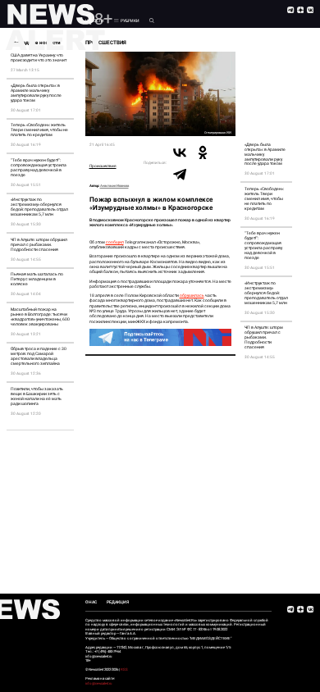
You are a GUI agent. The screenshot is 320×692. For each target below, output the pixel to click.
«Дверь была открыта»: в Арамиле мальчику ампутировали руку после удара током (36, 92)
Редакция (118, 601)
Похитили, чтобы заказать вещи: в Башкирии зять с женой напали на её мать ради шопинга (37, 396)
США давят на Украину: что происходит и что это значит (38, 57)
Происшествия (103, 166)
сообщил (115, 241)
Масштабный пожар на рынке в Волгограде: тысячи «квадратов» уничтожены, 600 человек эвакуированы (40, 316)
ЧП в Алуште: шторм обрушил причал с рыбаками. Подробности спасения (39, 244)
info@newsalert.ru (98, 683)
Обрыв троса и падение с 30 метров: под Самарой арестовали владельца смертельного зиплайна (38, 356)
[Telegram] (180, 174)
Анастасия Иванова (114, 186)
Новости (94, 20)
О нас (91, 601)
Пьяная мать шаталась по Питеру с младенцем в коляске (37, 278)
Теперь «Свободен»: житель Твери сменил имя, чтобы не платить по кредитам (39, 129)
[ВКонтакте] (180, 152)
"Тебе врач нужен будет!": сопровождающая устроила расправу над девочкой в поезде (38, 167)
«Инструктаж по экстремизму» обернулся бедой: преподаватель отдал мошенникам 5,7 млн (39, 206)
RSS (124, 669)
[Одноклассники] (203, 152)
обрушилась (192, 295)
